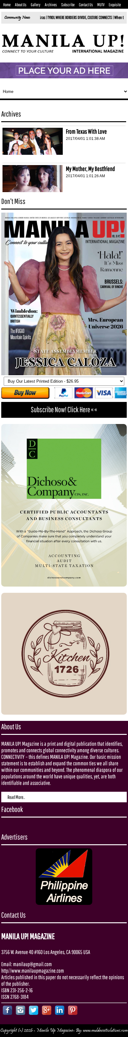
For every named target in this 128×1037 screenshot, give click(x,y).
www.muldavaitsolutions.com (105, 1030)
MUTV (100, 4)
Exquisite (115, 4)
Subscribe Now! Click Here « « (64, 409)
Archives (51, 4)
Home (7, 4)
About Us (20, 4)
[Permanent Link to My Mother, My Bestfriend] (32, 190)
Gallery (35, 4)
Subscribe (68, 4)
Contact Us (86, 4)
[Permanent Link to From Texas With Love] (32, 153)
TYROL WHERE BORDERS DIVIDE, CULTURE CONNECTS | (61, 17)
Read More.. (16, 797)
